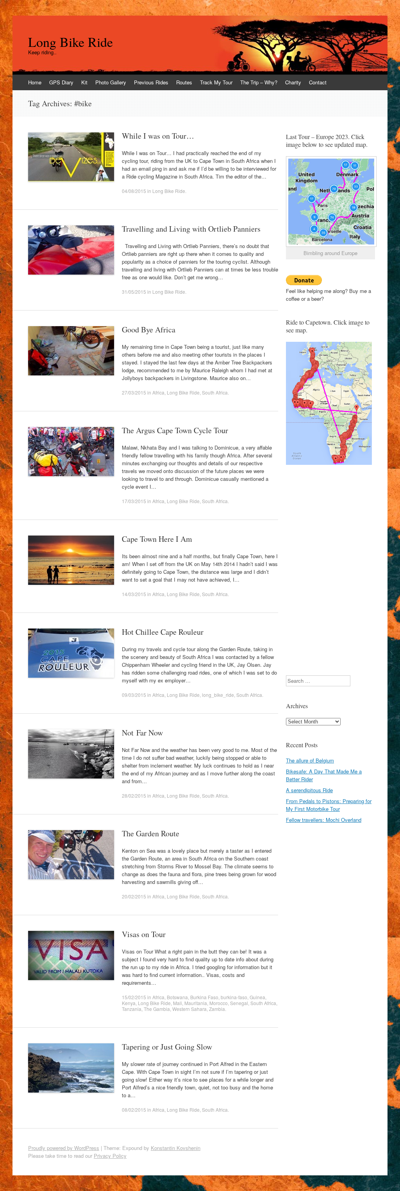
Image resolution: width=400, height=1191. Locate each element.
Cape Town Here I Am (157, 539)
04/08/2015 (134, 190)
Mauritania (195, 1003)
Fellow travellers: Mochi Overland (323, 819)
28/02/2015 (134, 795)
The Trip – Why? (258, 82)
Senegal (239, 1003)
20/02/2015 (134, 896)
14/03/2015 (134, 594)
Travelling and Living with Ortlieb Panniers (191, 228)
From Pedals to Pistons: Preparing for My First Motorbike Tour (328, 804)
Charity (293, 82)
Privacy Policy (110, 1155)
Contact (318, 82)
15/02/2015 (134, 997)
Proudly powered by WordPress (63, 1148)
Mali (177, 1003)
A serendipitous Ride (309, 790)
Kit (84, 82)
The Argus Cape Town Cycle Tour (175, 430)
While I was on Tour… (158, 135)
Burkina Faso (204, 997)
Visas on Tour (144, 934)
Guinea (257, 997)
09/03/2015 (134, 694)
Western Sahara (189, 1008)
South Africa (215, 392)
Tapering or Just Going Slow (167, 1046)
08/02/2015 (134, 1109)
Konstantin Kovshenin (175, 1148)
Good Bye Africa (148, 329)
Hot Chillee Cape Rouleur (163, 632)
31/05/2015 (134, 291)
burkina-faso (234, 997)
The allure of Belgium (310, 760)
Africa (158, 392)
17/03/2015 (134, 501)
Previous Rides (151, 82)
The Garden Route (150, 833)
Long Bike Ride (70, 41)
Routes (184, 82)
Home (34, 82)
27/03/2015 (134, 392)
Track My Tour (216, 82)
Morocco (218, 1003)
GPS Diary (61, 82)
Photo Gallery (110, 82)
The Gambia (157, 1008)
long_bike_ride (218, 694)
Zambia (217, 1008)
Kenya (129, 1003)
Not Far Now (142, 732)
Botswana (177, 997)
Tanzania (131, 1008)
